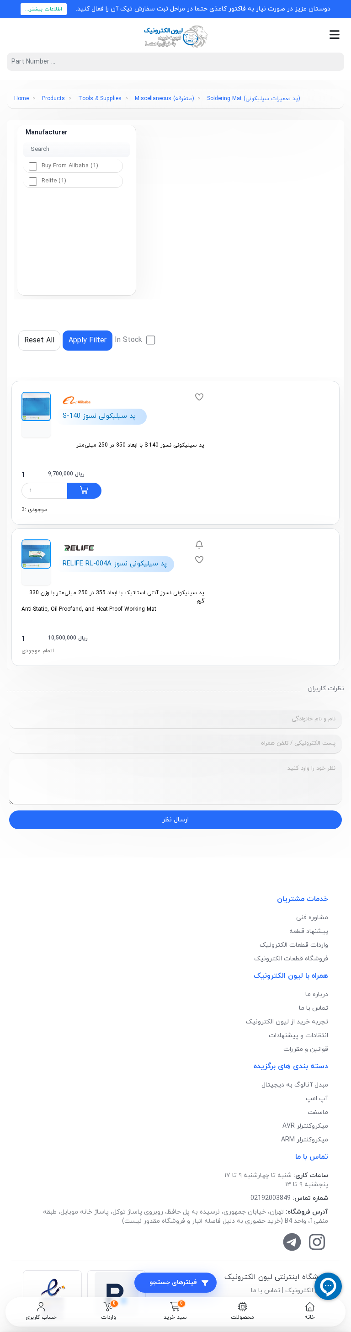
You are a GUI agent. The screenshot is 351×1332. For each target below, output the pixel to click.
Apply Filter (87, 341)
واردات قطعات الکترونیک (294, 945)
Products (53, 98)
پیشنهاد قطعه (308, 931)
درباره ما (316, 994)
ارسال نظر (175, 819)
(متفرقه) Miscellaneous (164, 98)
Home (21, 98)
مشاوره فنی (312, 917)
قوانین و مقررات (305, 1049)
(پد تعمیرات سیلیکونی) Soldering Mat (253, 98)
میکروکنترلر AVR (305, 1126)
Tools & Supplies (100, 98)
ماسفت (318, 1112)
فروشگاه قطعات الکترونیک (291, 958)
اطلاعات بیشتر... (43, 9)
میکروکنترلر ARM (304, 1139)
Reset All (39, 341)
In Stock (129, 340)
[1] (84, 491)
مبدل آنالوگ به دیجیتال (294, 1085)
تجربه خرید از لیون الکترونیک (287, 1022)
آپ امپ (317, 1098)
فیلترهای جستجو (173, 1282)
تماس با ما (313, 1008)
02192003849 (270, 1198)
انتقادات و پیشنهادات (298, 1035)
